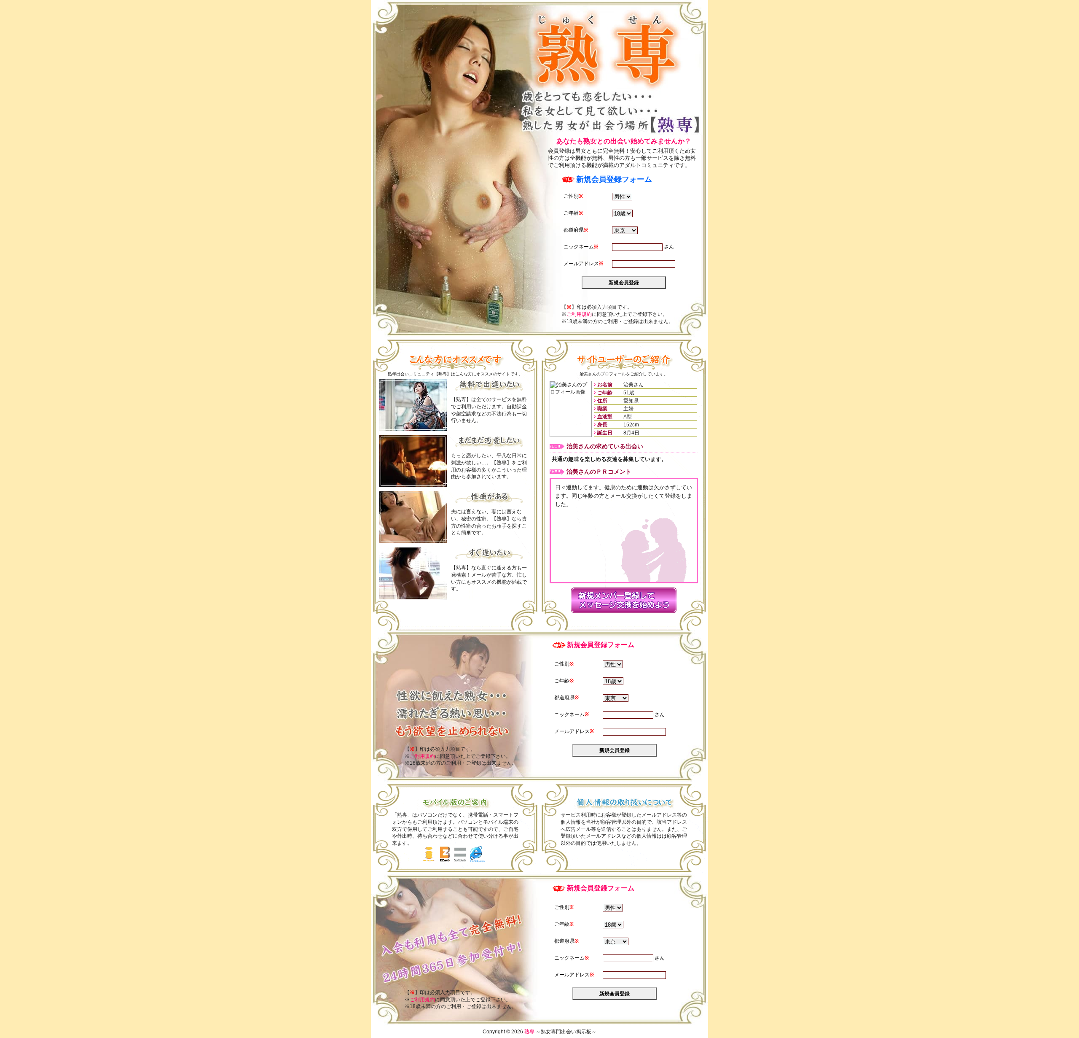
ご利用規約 (579, 314)
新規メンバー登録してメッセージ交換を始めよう (623, 600)
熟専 (606, 50)
